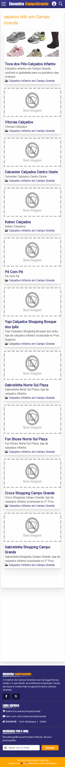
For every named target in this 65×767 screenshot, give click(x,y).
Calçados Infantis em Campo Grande (32, 81)
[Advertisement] (32, 626)
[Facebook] (6, 696)
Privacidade (32, 760)
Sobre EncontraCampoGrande (23, 711)
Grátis (43, 721)
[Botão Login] (54, 4)
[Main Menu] (3, 4)
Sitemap (44, 760)
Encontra (29, 3)
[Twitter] (16, 696)
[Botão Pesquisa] (61, 4)
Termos (21, 760)
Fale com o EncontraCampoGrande (26, 716)
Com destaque (27, 721)
